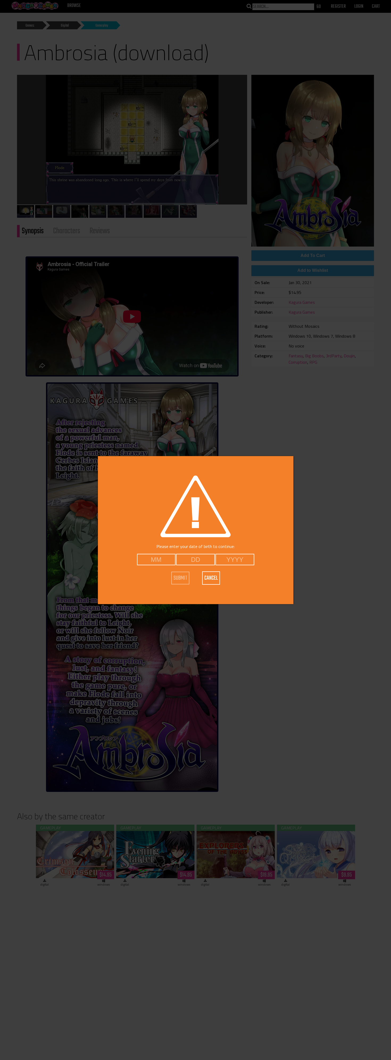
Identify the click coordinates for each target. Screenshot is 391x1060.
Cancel (211, 578)
